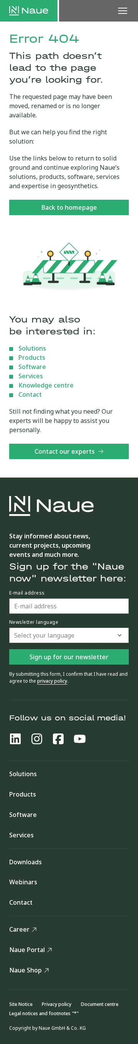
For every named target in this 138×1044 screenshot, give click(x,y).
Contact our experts (64, 451)
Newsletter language (33, 622)
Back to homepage (69, 207)
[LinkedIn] (15, 739)
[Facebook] (58, 739)
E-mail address (27, 593)
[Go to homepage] (28, 10)
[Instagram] (37, 739)
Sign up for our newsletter (69, 657)
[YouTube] (80, 739)
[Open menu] (123, 11)
